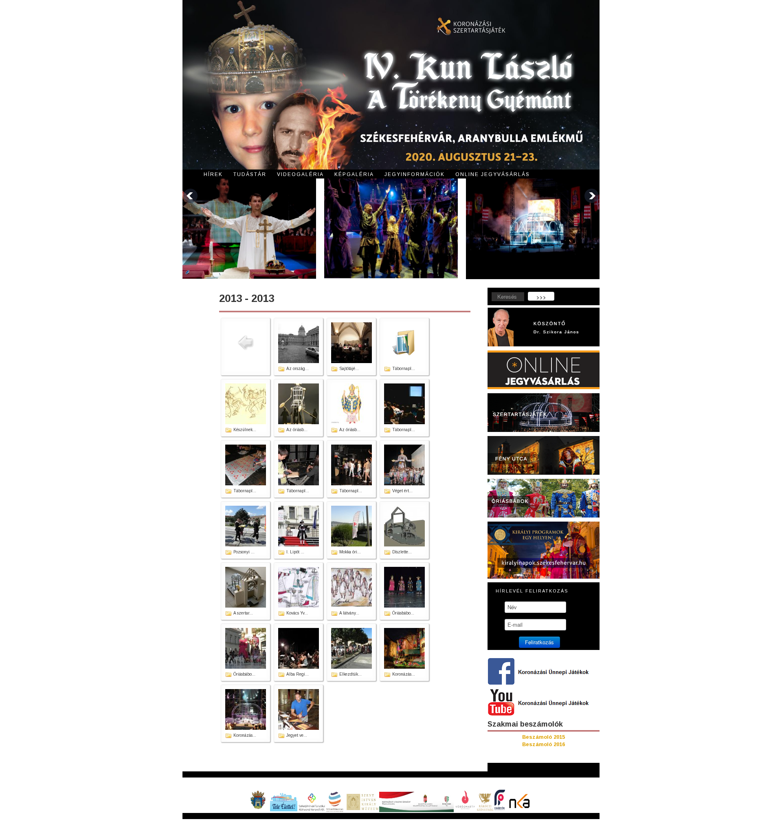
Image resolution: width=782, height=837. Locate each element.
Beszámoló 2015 (543, 737)
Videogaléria (300, 174)
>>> (541, 297)
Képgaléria (354, 174)
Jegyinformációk (414, 174)
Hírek (213, 174)
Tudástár (249, 174)
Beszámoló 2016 (543, 744)
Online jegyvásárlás (492, 174)
